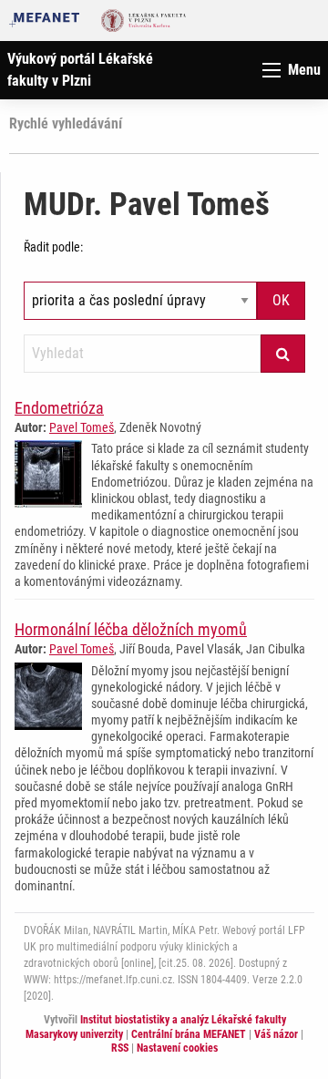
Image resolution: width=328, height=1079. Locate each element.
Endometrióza (59, 407)
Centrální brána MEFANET (188, 1034)
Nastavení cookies (177, 1048)
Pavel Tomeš (81, 427)
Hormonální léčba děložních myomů (131, 629)
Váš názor (276, 1034)
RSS (119, 1048)
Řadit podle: (53, 247)
